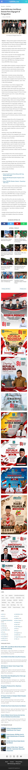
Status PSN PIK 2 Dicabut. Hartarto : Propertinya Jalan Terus (14, 182)
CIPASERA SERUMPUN (19, 595)
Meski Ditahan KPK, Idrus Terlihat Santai (20, 253)
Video (23, 607)
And (6, 595)
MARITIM (15, 600)
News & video (19, 602)
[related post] (7, 233)
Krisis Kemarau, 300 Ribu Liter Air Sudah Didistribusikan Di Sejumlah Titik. (15, 736)
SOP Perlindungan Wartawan (14, 763)
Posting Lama (23, 288)
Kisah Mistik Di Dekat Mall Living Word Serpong (13, 656)
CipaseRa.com (17, 768)
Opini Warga (13, 604)
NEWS (13, 602)
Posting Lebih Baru (6, 288)
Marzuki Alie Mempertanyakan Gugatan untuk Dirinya (13, 178)
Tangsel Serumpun (16, 607)
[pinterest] (17, 223)
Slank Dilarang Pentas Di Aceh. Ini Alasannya (6, 281)
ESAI (3, 597)
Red (18, 604)
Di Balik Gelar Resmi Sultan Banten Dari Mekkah (13, 705)
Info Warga (9, 600)
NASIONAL (4, 602)
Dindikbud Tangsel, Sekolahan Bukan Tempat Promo (20, 281)
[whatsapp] (24, 223)
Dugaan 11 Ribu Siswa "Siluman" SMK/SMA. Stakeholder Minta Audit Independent (15, 749)
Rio (21, 604)
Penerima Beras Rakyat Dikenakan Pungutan (6, 240)
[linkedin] (17, 757)
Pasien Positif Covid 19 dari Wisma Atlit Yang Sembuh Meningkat (13, 174)
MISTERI (21, 600)
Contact (12, 761)
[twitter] (11, 223)
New (9, 602)
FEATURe (12, 597)
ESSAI (7, 597)
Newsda (3, 604)
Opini (8, 604)
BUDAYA (10, 595)
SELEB (9, 607)
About (6, 761)
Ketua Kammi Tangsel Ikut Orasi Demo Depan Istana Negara (7, 254)
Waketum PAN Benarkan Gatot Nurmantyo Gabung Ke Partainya (21, 240)
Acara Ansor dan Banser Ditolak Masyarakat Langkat (6, 268)
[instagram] (11, 757)
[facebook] (4, 223)
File (23, 597)
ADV (3, 595)
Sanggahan (4, 607)
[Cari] (26, 2)
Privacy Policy (19, 761)
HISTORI (3, 600)
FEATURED (18, 597)
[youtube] (21, 757)
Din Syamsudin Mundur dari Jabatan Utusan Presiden (20, 268)
